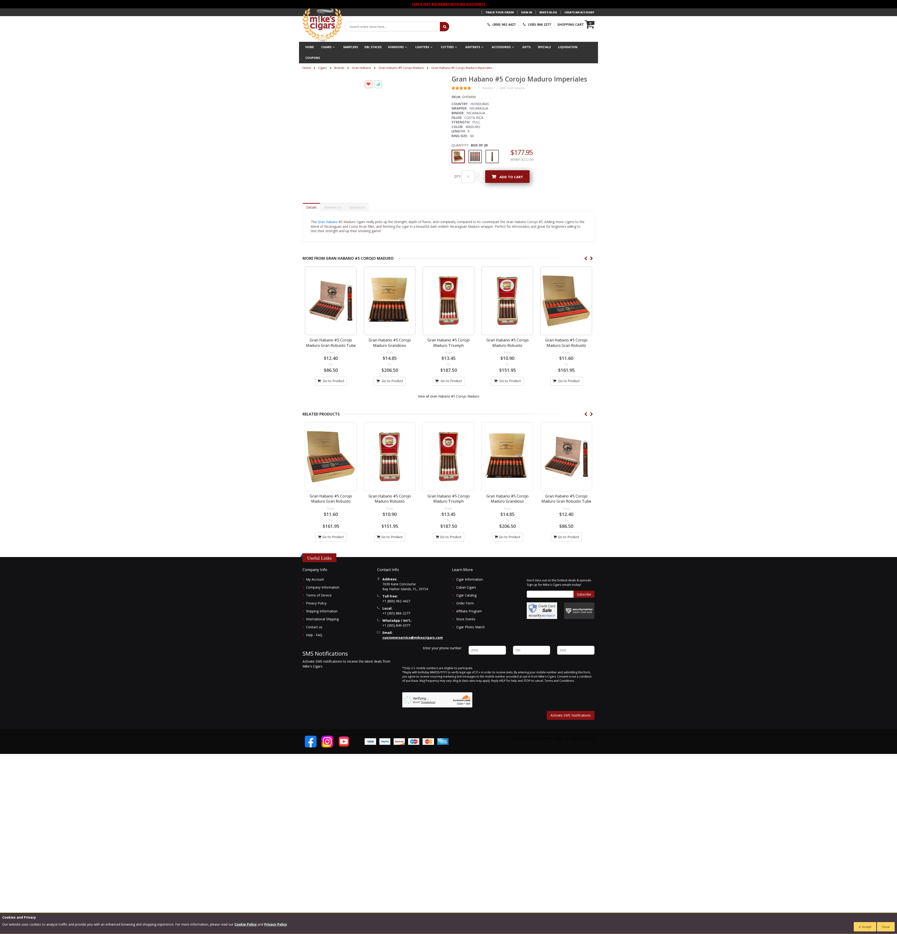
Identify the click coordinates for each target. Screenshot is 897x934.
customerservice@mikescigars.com (412, 658)
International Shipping (322, 639)
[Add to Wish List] (368, 212)
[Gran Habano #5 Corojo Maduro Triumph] (448, 321)
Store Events (465, 639)
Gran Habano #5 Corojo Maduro (401, 68)
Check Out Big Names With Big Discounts (448, 4)
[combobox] (392, 26)
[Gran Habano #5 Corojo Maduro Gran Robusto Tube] (330, 321)
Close (886, 927)
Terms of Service (319, 615)
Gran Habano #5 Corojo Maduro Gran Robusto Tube (331, 363)
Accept (866, 927)
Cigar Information (469, 599)
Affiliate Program (469, 631)
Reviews (332, 227)
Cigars (322, 68)
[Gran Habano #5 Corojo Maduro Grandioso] (389, 321)
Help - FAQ (314, 655)
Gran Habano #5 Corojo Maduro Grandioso (390, 363)
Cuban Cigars (466, 607)
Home (307, 68)
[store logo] (322, 25)
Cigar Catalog (466, 615)
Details (311, 227)
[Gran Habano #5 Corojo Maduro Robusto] (507, 321)
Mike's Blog (548, 12)
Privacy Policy (316, 623)
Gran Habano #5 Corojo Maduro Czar (566, 519)
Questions (357, 227)
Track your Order (499, 12)
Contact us (314, 647)
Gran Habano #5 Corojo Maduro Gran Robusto (566, 363)
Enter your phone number (442, 668)
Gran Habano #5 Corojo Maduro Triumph (448, 363)
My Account (315, 599)
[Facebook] (311, 762)
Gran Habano (361, 68)
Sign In (526, 12)
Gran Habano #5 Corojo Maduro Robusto (507, 363)
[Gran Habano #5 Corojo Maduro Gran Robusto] (566, 321)
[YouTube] (344, 762)
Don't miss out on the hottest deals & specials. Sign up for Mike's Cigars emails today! (559, 602)
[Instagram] (327, 762)
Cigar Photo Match (470, 647)
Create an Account (579, 12)
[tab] (311, 227)
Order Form (465, 623)
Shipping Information (322, 631)
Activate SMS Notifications (571, 735)
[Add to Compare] (378, 212)
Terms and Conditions (559, 701)
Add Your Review (512, 88)
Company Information (322, 607)
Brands (339, 68)
